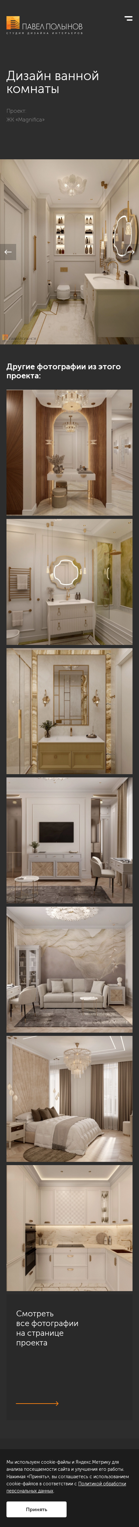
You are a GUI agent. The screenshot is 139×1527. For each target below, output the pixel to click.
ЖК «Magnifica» (25, 119)
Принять (36, 1509)
